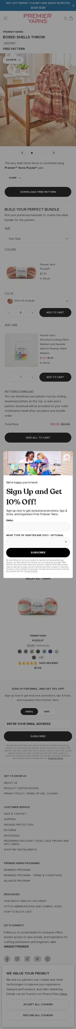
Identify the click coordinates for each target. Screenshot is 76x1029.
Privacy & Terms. (31, 571)
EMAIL (9, 520)
